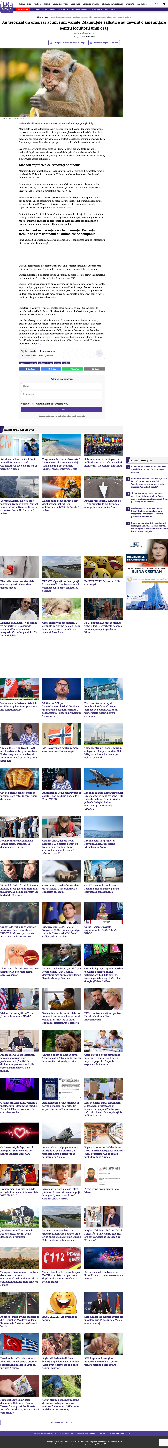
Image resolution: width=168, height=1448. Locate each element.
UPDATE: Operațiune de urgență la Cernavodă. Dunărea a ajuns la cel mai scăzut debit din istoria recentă (61, 586)
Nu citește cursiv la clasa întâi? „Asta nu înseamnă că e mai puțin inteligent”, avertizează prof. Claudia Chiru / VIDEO (61, 1193)
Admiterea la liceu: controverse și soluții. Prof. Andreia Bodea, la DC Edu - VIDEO (61, 796)
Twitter (53, 369)
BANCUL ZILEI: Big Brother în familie (59, 1318)
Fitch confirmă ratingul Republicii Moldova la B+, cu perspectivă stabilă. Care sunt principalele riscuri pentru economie (101, 710)
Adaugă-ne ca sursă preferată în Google (69, 42)
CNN (36, 177)
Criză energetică (60, 3)
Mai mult (142, 3)
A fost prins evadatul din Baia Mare (101, 1190)
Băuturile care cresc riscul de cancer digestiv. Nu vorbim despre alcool (17, 584)
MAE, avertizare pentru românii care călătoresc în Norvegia (60, 749)
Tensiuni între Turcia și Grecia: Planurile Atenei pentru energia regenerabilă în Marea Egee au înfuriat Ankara (18, 1363)
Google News (47, 356)
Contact (102, 1433)
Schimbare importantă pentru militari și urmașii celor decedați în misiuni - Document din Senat (103, 462)
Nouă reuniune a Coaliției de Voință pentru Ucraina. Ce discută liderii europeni (16, 844)
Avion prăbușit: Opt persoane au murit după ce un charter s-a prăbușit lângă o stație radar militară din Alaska (60, 1152)
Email (96, 369)
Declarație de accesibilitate (119, 1433)
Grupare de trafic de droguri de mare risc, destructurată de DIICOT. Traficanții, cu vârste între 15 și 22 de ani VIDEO (18, 931)
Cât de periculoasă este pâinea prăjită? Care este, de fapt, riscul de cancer (18, 796)
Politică (37, 3)
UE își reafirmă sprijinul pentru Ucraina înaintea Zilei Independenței (102, 1016)
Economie (75, 3)
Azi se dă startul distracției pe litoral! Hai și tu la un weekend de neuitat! (103, 1275)
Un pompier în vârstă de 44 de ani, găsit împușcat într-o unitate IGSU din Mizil (19, 1192)
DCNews (6, 7)
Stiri (46, 17)
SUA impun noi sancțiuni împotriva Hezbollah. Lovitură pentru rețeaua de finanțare (101, 1361)
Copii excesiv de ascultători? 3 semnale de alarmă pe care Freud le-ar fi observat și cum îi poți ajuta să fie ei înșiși (61, 627)
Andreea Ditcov (87, 33)
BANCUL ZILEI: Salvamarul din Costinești (102, 583)
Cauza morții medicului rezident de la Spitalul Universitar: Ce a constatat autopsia (61, 888)
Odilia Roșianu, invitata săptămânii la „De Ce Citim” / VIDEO (100, 930)
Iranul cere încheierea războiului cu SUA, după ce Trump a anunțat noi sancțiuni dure (19, 706)
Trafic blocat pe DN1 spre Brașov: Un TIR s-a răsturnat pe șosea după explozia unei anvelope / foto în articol (61, 1276)
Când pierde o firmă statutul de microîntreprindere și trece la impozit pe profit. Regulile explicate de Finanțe (102, 1059)
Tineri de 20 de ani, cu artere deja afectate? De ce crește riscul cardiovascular (19, 971)
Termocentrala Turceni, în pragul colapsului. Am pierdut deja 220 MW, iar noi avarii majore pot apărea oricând (103, 752)
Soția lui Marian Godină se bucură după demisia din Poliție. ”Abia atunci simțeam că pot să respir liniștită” (60, 1363)
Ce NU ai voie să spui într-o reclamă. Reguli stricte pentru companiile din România (101, 888)
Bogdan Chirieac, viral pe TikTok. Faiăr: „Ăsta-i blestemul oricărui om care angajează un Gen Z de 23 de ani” (103, 1235)
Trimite (62, 409)
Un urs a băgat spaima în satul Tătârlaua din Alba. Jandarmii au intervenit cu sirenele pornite (61, 1058)
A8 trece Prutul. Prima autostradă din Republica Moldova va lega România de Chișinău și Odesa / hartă (19, 1321)
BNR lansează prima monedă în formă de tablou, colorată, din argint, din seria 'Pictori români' (60, 1106)
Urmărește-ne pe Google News (105, 42)
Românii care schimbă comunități (118, 3)
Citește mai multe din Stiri (61, 1422)
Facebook (31, 369)
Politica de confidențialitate (45, 1433)
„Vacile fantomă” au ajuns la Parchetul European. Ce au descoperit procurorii (16, 1233)
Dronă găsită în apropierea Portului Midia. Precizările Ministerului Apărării (99, 844)
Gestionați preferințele (86, 1433)
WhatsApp (75, 369)
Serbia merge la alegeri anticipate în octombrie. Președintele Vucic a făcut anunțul (103, 1320)
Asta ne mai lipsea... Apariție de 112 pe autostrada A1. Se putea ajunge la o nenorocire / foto (102, 504)
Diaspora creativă (91, 3)
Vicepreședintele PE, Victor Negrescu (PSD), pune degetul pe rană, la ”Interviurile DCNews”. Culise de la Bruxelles (61, 931)
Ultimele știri (24, 3)
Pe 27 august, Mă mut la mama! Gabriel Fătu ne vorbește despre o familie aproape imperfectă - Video (103, 627)
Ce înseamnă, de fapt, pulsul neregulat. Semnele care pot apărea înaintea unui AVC (16, 1150)
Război (47, 3)
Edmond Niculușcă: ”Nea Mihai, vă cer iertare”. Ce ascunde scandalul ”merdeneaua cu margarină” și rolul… (74, 9)
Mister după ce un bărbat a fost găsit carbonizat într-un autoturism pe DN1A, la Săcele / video (60, 505)
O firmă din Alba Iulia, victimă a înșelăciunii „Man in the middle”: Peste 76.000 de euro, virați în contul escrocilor (19, 1107)
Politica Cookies (66, 1433)
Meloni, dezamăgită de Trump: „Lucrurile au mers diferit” (18, 1014)
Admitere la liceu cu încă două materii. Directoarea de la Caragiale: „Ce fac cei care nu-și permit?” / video (18, 464)
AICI (39, 343)
